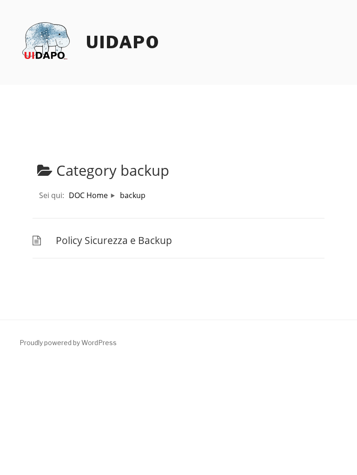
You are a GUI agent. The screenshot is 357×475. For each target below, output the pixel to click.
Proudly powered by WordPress (68, 343)
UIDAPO (123, 42)
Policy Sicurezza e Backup (114, 240)
